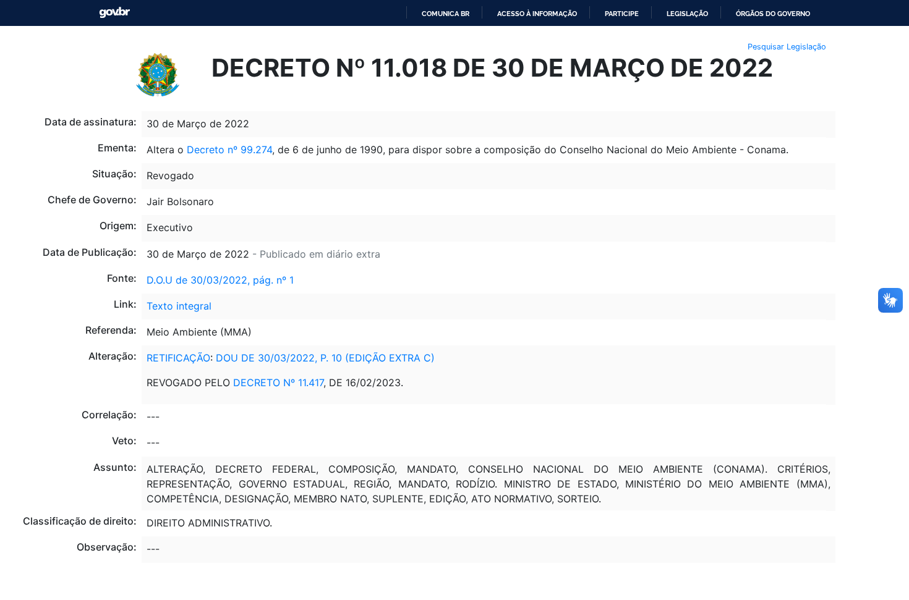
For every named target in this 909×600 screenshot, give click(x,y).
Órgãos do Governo (773, 13)
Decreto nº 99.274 (229, 149)
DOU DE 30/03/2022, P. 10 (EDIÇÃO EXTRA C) (325, 358)
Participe (622, 13)
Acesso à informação (537, 13)
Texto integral (179, 306)
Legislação (687, 13)
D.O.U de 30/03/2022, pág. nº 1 (220, 280)
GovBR (114, 13)
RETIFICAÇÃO (178, 358)
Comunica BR (445, 13)
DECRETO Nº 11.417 (278, 382)
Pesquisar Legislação (787, 46)
